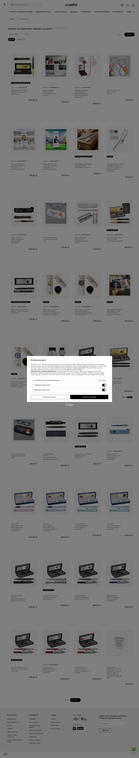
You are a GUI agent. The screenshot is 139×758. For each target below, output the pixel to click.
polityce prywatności (80, 368)
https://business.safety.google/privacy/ (43, 371)
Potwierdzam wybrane (49, 397)
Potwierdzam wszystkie (89, 397)
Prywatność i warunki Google (73, 369)
